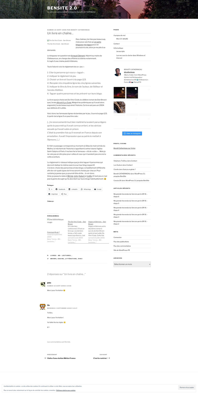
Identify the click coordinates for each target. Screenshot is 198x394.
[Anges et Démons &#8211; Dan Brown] (98, 230)
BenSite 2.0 (62, 8)
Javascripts (120, 51)
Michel (70, 176)
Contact (117, 44)
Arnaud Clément (78, 56)
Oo (48, 305)
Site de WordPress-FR (122, 250)
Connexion (117, 237)
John (76, 176)
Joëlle (89, 176)
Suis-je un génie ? (129, 169)
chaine (61, 258)
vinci (80, 258)
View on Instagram (133, 133)
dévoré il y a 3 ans (63, 102)
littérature (71, 258)
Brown (53, 258)
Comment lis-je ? (53, 232)
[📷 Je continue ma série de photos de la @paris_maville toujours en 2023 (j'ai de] (145, 107)
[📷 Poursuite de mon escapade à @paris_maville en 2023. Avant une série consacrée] (119, 107)
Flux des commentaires (122, 246)
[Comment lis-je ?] (56, 223)
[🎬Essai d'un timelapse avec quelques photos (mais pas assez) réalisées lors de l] (119, 93)
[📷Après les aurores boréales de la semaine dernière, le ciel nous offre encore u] (145, 122)
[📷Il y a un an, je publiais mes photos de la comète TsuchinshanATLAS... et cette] (145, 93)
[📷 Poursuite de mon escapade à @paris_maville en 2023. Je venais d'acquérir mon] (132, 107)
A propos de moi (119, 35)
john (49, 283)
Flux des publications (121, 242)
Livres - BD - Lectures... (61, 255)
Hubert (82, 176)
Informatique (118, 48)
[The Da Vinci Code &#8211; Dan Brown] (78, 230)
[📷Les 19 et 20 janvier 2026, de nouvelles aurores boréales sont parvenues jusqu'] (132, 93)
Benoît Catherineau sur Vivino (124, 148)
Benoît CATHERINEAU (80, 30)
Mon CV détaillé (122, 39)
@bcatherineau (129, 72)
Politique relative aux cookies (65, 390)
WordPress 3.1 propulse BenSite (137, 180)
